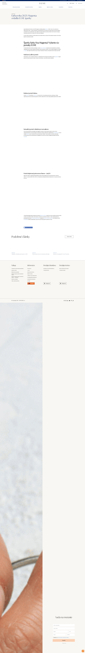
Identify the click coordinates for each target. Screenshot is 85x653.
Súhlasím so (61, 637)
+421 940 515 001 (46, 270)
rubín (52, 218)
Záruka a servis (14, 270)
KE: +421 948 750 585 (72, 0)
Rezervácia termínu (30, 272)
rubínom (35, 95)
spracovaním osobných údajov (63, 637)
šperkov (46, 29)
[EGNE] (42, 3)
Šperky (40, 7)
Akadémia (61, 7)
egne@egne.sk (80, 0)
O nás (28, 270)
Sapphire (56, 56)
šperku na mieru (43, 215)
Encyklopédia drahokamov (32, 277)
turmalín (25, 136)
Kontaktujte (26, 219)
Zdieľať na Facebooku (28, 227)
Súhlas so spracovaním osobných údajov (17, 274)
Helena (27, 95)
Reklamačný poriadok (15, 272)
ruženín (48, 218)
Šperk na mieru (50, 7)
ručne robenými (43, 47)
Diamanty (70, 7)
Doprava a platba (15, 279)
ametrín (45, 218)
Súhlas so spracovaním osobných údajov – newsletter (17, 277)
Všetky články (69, 236)
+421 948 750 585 (62, 270)
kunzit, (39, 218)
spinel (36, 218)
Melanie (27, 134)
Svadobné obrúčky (29, 7)
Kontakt (28, 280)
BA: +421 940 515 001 (64, 0)
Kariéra (31, 283)
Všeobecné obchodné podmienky (17, 268)
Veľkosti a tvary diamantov (32, 275)
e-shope (25, 50)
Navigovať (48, 283)
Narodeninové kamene (31, 279)
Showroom (29, 268)
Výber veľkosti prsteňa (15, 280)
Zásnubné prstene (16, 7)
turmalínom (56, 132)
